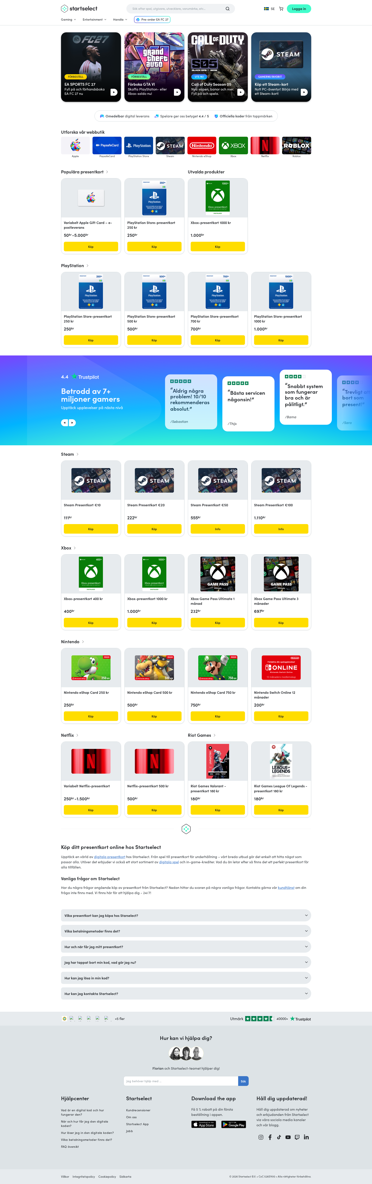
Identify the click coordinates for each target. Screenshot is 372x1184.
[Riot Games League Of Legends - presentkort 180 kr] (281, 761)
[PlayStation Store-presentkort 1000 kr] (281, 291)
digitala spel (169, 862)
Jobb (129, 1131)
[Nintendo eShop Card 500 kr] (154, 667)
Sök (243, 1081)
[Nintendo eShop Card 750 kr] (217, 667)
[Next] (72, 422)
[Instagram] (261, 1137)
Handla (118, 19)
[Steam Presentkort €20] (154, 480)
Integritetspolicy (84, 1176)
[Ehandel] (64, 1018)
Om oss (131, 1117)
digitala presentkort (109, 856)
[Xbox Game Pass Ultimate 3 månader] (281, 574)
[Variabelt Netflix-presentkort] (91, 761)
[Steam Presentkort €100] (281, 480)
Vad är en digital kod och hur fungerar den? (82, 1112)
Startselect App (137, 1124)
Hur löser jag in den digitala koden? (87, 1133)
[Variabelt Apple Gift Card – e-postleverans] (91, 198)
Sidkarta (125, 1176)
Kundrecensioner (138, 1110)
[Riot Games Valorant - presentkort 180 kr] (217, 761)
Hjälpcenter (75, 1098)
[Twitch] (297, 1137)
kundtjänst (286, 887)
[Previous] (64, 422)
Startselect (139, 1098)
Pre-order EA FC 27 (154, 19)
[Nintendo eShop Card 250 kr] (91, 667)
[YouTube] (288, 1137)
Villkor (65, 1176)
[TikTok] (279, 1137)
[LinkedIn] (306, 1137)
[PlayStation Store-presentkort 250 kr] (154, 198)
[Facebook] (270, 1137)
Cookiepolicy (107, 1176)
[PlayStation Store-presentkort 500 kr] (154, 291)
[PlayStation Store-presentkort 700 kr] (218, 291)
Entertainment (93, 19)
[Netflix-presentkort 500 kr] (154, 761)
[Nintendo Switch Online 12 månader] (281, 667)
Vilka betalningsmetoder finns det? (86, 1140)
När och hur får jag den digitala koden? (84, 1123)
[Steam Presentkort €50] (217, 480)
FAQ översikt (70, 1147)
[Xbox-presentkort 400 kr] (91, 574)
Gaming (66, 19)
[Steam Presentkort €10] (91, 480)
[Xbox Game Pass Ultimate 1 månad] (217, 574)
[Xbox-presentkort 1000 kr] (218, 198)
